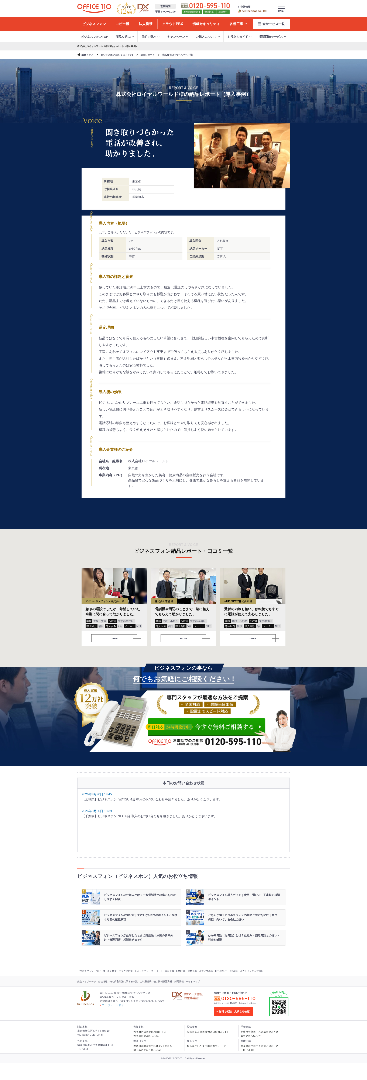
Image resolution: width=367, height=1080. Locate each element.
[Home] (94, 8)
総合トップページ (86, 981)
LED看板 (233, 971)
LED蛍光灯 (221, 971)
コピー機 (100, 971)
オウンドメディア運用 (251, 971)
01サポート (157, 971)
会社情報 (245, 6)
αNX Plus (135, 248)
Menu (281, 11)
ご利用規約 (145, 981)
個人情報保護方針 (163, 981)
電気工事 (192, 971)
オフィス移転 (206, 971)
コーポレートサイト (114, 1005)
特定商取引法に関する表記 (124, 981)
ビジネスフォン (85, 971)
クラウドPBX (126, 971)
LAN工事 (180, 971)
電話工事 (169, 971)
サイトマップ (193, 981)
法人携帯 (112, 971)
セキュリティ (142, 971)
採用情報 (179, 981)
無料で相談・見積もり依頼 (234, 1011)
